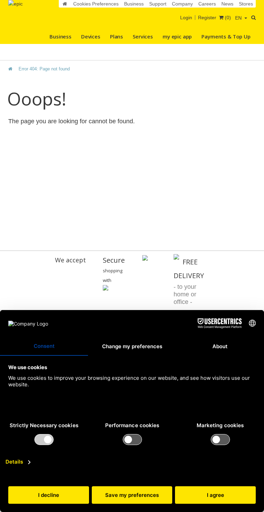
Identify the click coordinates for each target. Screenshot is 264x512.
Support (157, 4)
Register (207, 17)
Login (186, 17)
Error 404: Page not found (44, 68)
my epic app (177, 36)
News (227, 4)
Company (182, 4)
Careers (207, 4)
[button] (241, 18)
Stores (246, 4)
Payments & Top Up (225, 36)
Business (134, 4)
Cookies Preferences (96, 4)
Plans (116, 36)
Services (143, 36)
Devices (90, 36)
